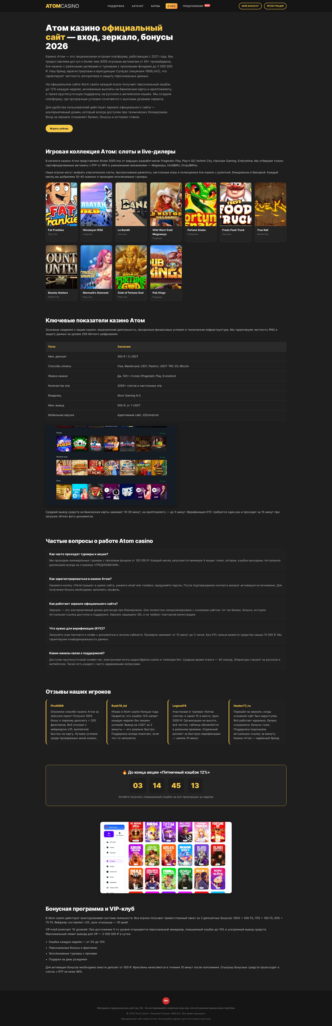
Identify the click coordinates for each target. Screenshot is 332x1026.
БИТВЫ (155, 6)
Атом (62, 6)
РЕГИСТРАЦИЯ (275, 6)
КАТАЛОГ (138, 6)
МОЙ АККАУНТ (250, 6)
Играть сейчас (59, 128)
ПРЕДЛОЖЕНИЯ (196, 6)
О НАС (172, 6)
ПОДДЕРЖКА (116, 6)
